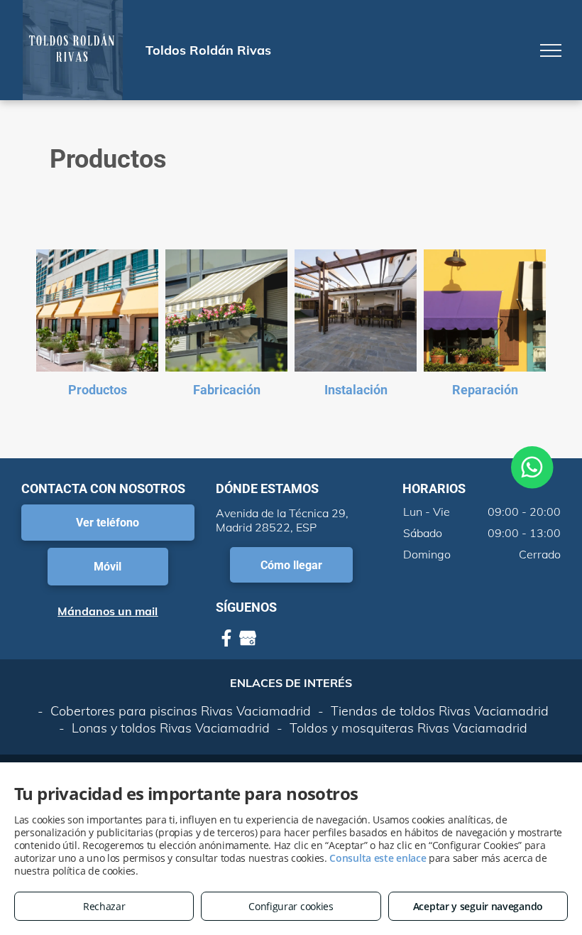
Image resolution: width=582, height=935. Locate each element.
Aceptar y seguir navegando (478, 906)
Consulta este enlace (377, 858)
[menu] (550, 50)
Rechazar (104, 906)
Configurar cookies (291, 906)
